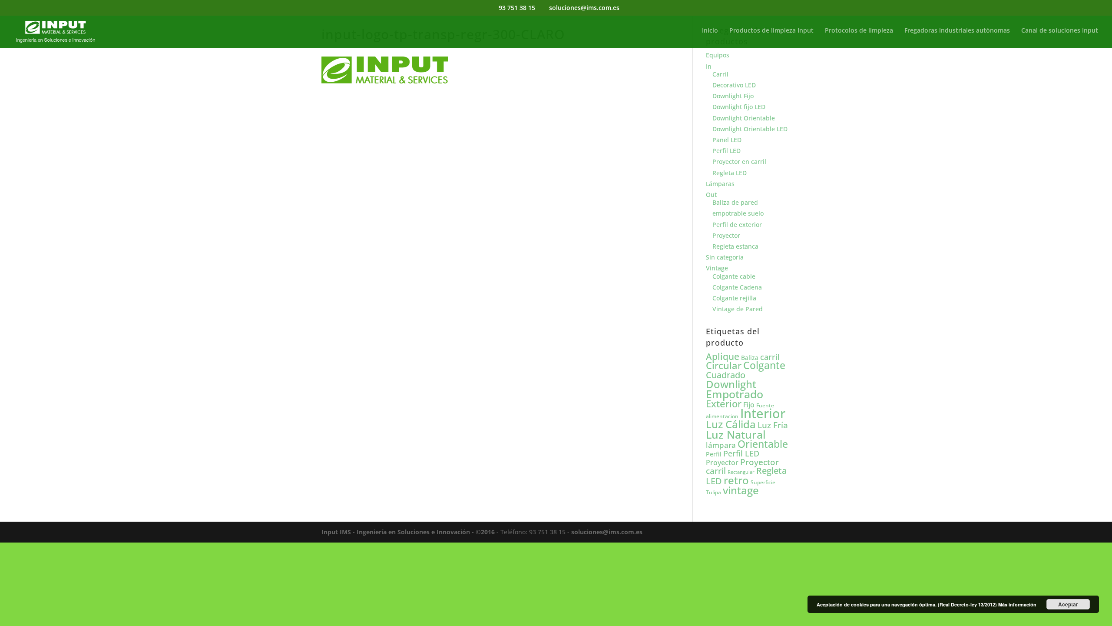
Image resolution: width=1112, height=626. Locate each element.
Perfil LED (726, 151)
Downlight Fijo (733, 96)
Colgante (764, 365)
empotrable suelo (738, 213)
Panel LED (726, 140)
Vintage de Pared (737, 309)
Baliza (749, 357)
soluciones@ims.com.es (606, 532)
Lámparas (720, 184)
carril (770, 357)
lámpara (721, 445)
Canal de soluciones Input (1059, 30)
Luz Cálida (731, 424)
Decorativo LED (734, 85)
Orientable (763, 444)
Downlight (731, 384)
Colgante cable (733, 276)
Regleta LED (729, 173)
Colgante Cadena (737, 287)
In (709, 66)
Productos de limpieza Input (771, 30)
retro (736, 480)
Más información (1017, 604)
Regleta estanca (735, 246)
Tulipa (713, 492)
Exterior (723, 403)
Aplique (722, 356)
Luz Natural (736, 434)
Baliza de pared (735, 202)
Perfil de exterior (737, 224)
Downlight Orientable (743, 118)
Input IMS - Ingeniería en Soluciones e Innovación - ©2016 (408, 532)
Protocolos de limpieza (859, 30)
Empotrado (734, 393)
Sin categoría (725, 257)
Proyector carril (742, 466)
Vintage (717, 268)
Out (711, 194)
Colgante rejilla (734, 298)
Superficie (763, 482)
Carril (720, 74)
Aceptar (1068, 604)
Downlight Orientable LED (750, 129)
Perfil (713, 454)
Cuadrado (725, 375)
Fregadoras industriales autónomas (957, 30)
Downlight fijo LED (738, 107)
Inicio (710, 30)
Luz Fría (773, 425)
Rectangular (741, 472)
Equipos (717, 55)
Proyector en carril (739, 161)
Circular (723, 365)
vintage (741, 490)
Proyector (726, 235)
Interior (762, 413)
